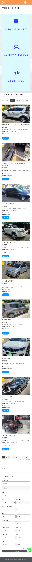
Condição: (5, 492)
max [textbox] (18, 516)
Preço (18, 100)
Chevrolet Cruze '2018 (8, 435)
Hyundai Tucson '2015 (8, 242)
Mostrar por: (5, 100)
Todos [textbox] (4, 502)
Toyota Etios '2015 (7, 281)
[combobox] (16, 483)
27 (26, 457)
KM (23, 100)
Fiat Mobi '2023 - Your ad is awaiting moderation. (16, 124)
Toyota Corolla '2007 (8, 204)
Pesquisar (4, 468)
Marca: (4, 499)
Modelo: (18, 499)
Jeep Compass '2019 (8, 358)
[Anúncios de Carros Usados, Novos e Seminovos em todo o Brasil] (6, 2)
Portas (18, 534)
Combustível (5, 527)
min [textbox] (3, 516)
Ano (27, 100)
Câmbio (18, 527)
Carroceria (5, 534)
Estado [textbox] (4, 483)
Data (12, 100)
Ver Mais (5, 138)
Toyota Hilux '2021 (7, 397)
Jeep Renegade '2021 (8, 319)
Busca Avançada (26, 548)
